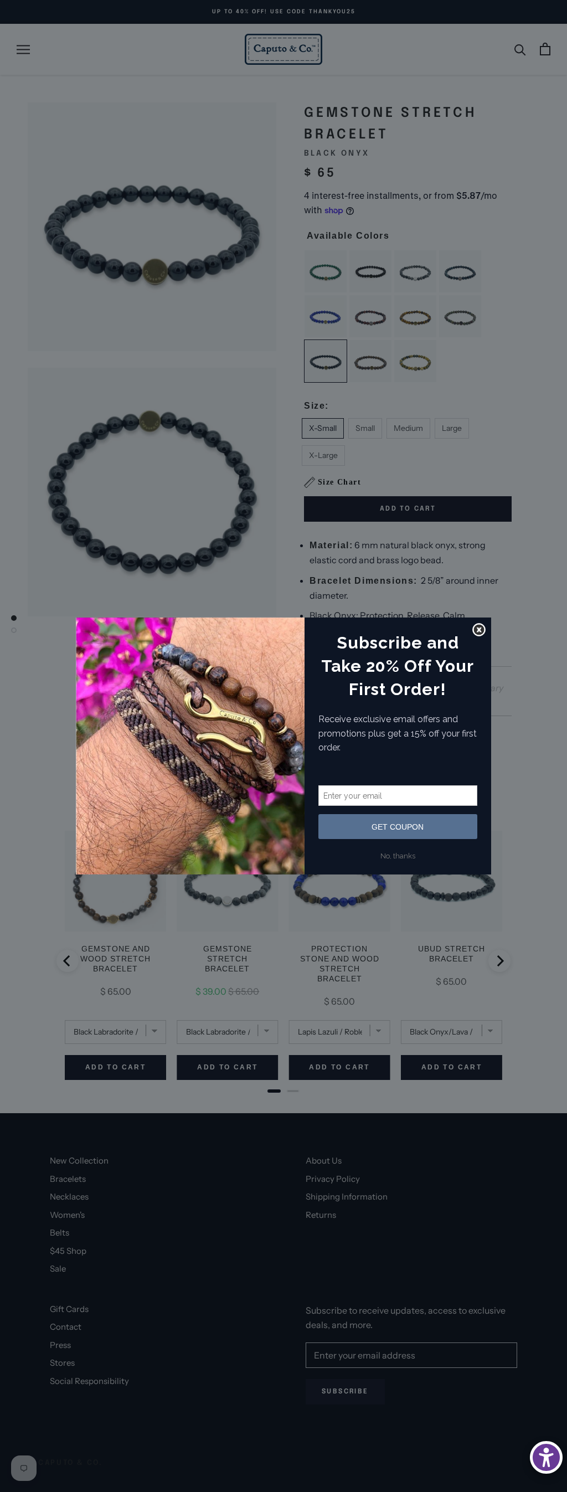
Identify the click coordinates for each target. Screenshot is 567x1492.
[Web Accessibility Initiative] (546, 1457)
